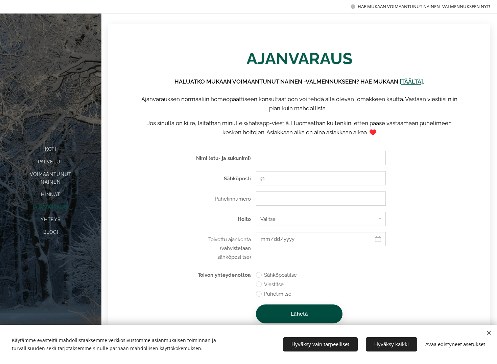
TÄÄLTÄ (411, 81)
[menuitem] (50, 149)
